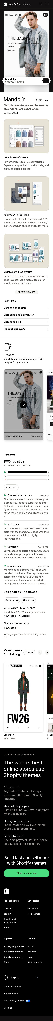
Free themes (33, 914)
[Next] (47, 652)
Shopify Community (14, 957)
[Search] (40, 4)
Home (7, 927)
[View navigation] (47, 4)
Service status (34, 962)
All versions (24, 616)
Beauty (7, 914)
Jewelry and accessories (10, 920)
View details (10, 616)
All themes (28, 600)
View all (29, 652)
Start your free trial (26, 873)
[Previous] (40, 652)
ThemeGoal (12, 113)
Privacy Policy (11, 993)
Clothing (8, 908)
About (30, 946)
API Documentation (13, 951)
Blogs (6, 962)
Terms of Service (12, 986)
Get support (11, 600)
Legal (30, 957)
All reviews (11, 487)
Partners (31, 951)
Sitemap (8, 1007)
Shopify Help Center (14, 946)
